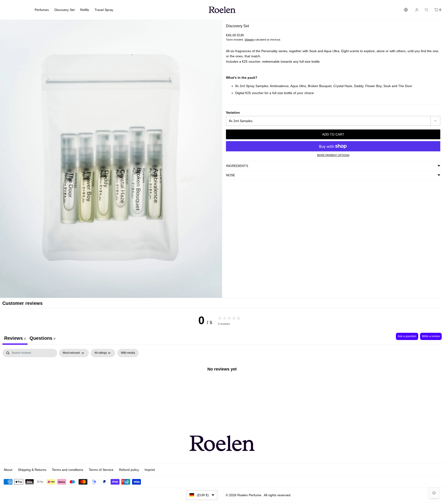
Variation (233, 112)
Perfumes (42, 10)
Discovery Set (64, 10)
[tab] (42, 339)
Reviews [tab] (15, 338)
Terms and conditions (67, 470)
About (8, 470)
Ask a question (407, 336)
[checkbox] (128, 353)
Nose (230, 175)
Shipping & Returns (32, 470)
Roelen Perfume (249, 495)
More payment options (333, 155)
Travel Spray (104, 10)
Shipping (249, 39)
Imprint (150, 470)
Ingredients (237, 166)
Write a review (431, 336)
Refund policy (129, 470)
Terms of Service (101, 470)
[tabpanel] (222, 385)
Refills (84, 10)
